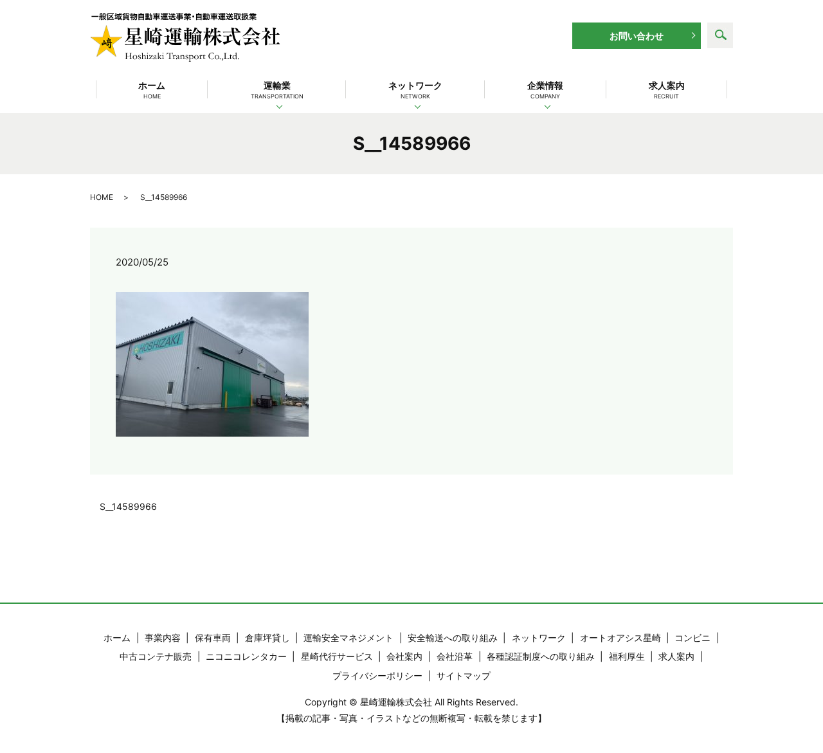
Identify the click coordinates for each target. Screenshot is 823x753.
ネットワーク (415, 90)
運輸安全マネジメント (348, 637)
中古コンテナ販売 (156, 656)
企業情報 (545, 90)
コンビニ (692, 637)
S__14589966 (128, 506)
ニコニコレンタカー (246, 656)
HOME (101, 197)
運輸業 (277, 90)
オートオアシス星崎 (620, 637)
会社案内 (404, 656)
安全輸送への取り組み (453, 637)
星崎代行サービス (337, 656)
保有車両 (213, 637)
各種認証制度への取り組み (541, 656)
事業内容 (163, 637)
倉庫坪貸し (267, 637)
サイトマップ (464, 675)
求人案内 (667, 90)
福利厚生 (627, 656)
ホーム (151, 90)
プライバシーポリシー (377, 675)
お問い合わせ (637, 35)
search (720, 35)
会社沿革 (455, 656)
